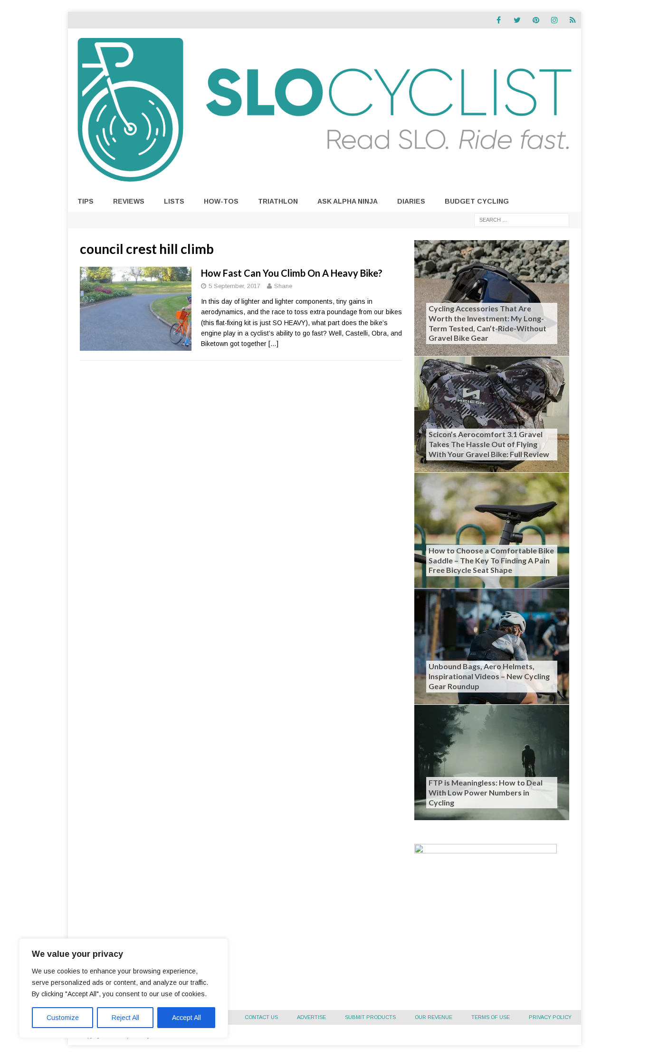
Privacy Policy (550, 1017)
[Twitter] (517, 20)
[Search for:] (521, 219)
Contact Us (261, 1017)
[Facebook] (498, 20)
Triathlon (278, 201)
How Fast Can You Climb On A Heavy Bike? (291, 273)
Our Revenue (433, 1017)
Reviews (128, 201)
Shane (283, 286)
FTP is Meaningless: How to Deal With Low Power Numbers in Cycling (486, 792)
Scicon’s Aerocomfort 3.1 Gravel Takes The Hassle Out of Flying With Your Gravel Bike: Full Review (489, 444)
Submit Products (370, 1017)
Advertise (311, 1017)
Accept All (186, 1017)
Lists (174, 201)
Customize (63, 1017)
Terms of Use (490, 1017)
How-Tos (221, 201)
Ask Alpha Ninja (347, 201)
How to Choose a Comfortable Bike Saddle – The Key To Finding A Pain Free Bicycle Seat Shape (491, 560)
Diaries (411, 201)
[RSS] (572, 20)
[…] (273, 343)
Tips (85, 201)
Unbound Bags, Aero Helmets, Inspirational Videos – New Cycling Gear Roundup (489, 676)
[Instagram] (554, 20)
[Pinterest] (535, 20)
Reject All (125, 1017)
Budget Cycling (477, 201)
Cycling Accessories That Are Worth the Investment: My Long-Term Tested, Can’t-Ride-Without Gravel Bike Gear (487, 323)
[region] (123, 988)
